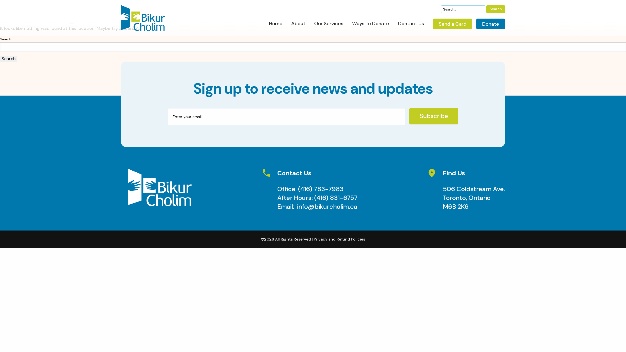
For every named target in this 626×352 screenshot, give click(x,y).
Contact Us (411, 24)
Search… (6, 39)
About (298, 24)
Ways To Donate (370, 24)
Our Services (328, 24)
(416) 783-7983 (321, 189)
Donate (490, 24)
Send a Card (452, 24)
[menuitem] (275, 25)
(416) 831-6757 (336, 198)
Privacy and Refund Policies (339, 239)
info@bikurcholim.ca (327, 206)
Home (275, 24)
